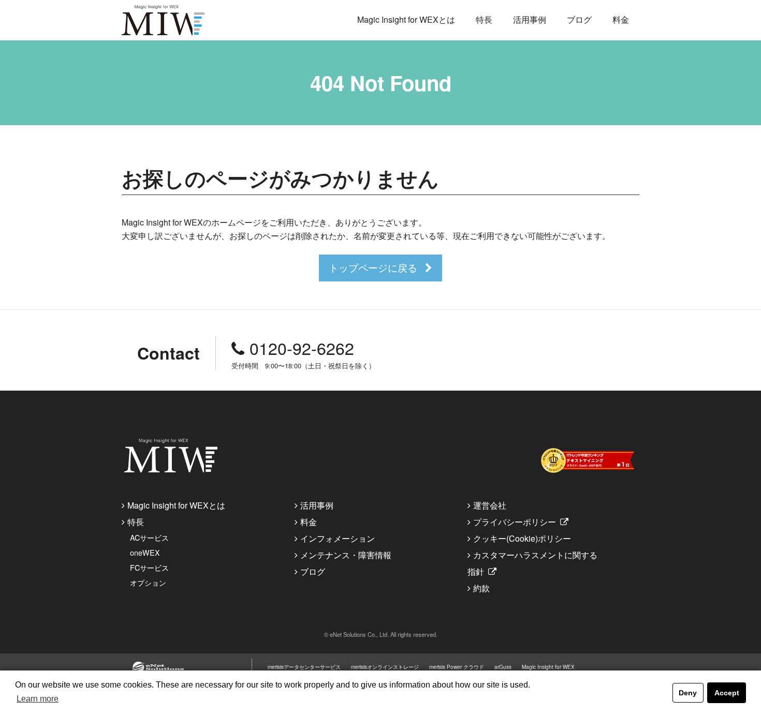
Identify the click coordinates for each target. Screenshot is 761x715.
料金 (620, 19)
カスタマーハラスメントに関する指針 (532, 563)
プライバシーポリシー (514, 522)
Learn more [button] (37, 698)
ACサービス (149, 537)
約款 (481, 588)
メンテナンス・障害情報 (345, 555)
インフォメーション (337, 538)
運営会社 (489, 505)
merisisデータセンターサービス (304, 667)
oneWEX (145, 552)
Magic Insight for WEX (548, 667)
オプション (148, 582)
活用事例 (529, 19)
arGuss (502, 667)
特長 (484, 19)
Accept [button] (726, 693)
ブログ (579, 19)
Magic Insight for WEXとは (406, 19)
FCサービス (149, 567)
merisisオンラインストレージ (385, 667)
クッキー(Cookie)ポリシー (522, 538)
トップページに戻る (373, 267)
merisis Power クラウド (456, 667)
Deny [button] (688, 693)
